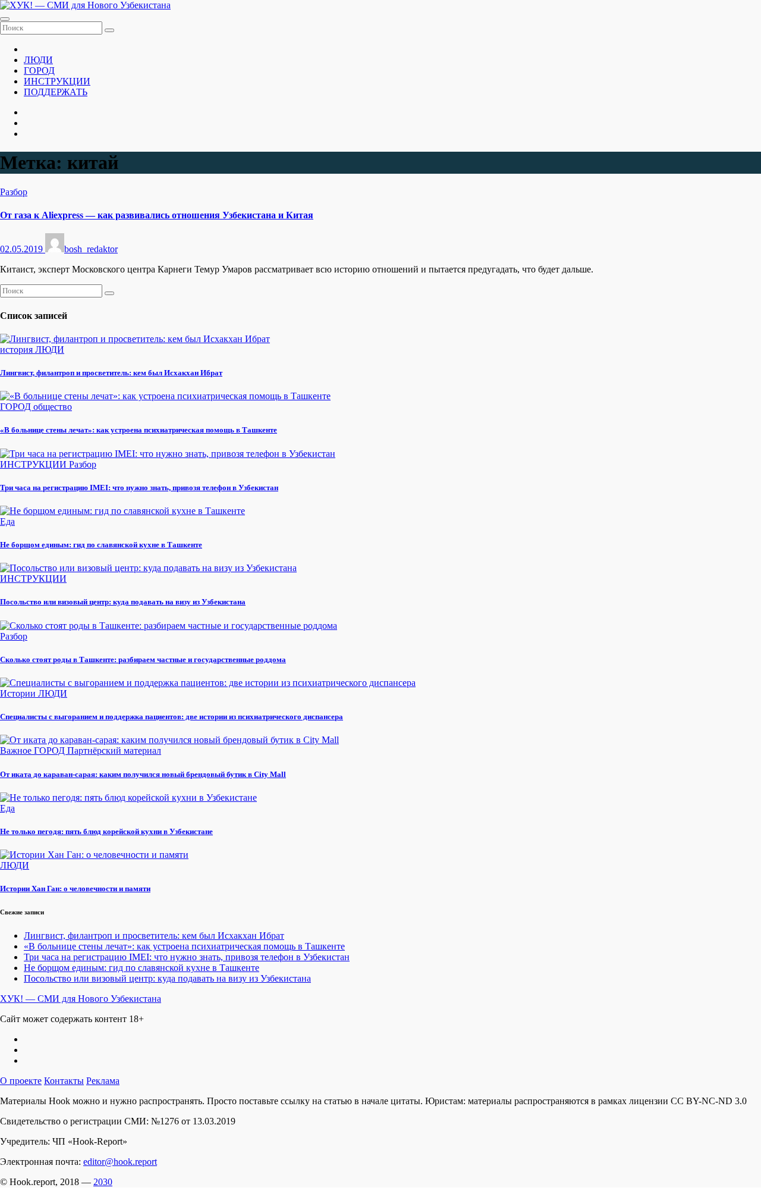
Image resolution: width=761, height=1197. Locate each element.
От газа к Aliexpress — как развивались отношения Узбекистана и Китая (156, 215)
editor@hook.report (120, 1162)
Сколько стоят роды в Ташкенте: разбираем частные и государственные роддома (143, 659)
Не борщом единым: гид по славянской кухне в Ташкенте (101, 544)
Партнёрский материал (114, 750)
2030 (102, 1182)
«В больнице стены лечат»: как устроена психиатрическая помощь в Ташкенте (138, 429)
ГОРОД (39, 70)
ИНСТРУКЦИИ (57, 81)
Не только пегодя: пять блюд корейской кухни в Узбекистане (106, 831)
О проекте (21, 1081)
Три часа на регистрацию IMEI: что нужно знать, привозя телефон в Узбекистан (139, 487)
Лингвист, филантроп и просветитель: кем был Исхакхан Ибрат (111, 372)
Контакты (64, 1081)
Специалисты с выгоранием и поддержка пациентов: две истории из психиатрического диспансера (171, 716)
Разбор (13, 192)
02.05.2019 (22, 249)
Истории (19, 693)
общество (52, 407)
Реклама (103, 1081)
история (17, 349)
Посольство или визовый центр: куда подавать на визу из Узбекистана (123, 601)
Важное (17, 750)
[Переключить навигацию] (5, 19)
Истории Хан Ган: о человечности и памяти (75, 888)
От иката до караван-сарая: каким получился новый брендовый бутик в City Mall (143, 774)
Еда (7, 521)
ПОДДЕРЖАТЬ (55, 92)
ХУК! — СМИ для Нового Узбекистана (80, 999)
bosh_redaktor (91, 249)
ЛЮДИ (38, 60)
